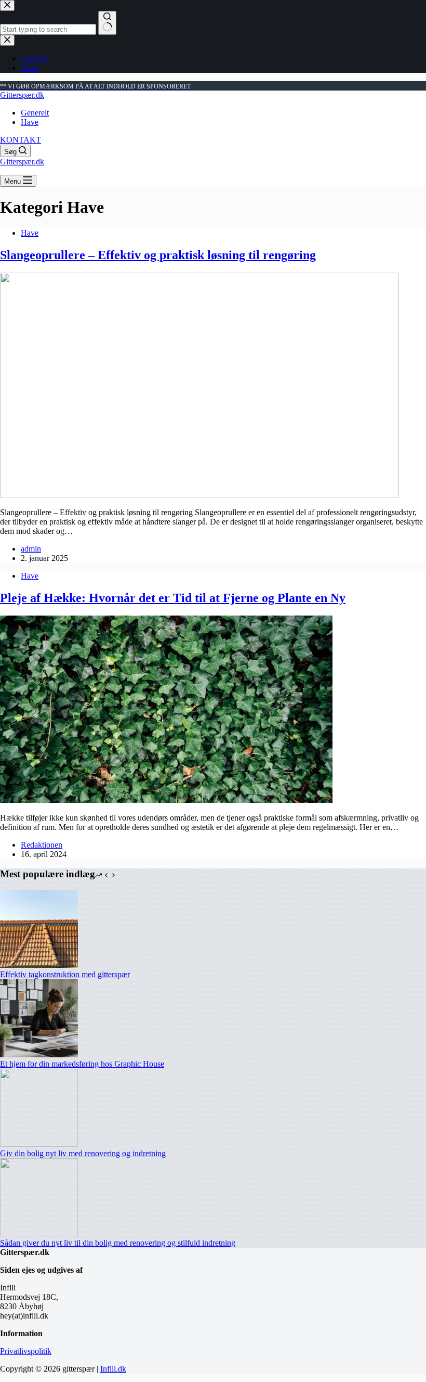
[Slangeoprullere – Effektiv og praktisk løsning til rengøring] (199, 494)
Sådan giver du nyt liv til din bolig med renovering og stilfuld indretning (117, 1242)
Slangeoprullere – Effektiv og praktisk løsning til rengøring (158, 255)
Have (29, 122)
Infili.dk (113, 1368)
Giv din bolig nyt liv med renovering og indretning (83, 1153)
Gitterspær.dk (22, 95)
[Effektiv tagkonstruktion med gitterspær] (39, 965)
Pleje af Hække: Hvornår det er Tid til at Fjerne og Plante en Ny (172, 598)
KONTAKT (20, 139)
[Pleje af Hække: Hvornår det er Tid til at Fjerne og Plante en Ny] (166, 800)
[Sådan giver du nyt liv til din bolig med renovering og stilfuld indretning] (39, 1233)
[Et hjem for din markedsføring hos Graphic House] (39, 1054)
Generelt (35, 112)
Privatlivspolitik (25, 1351)
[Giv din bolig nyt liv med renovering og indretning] (39, 1144)
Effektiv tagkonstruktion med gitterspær (65, 974)
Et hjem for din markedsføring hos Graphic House (82, 1063)
